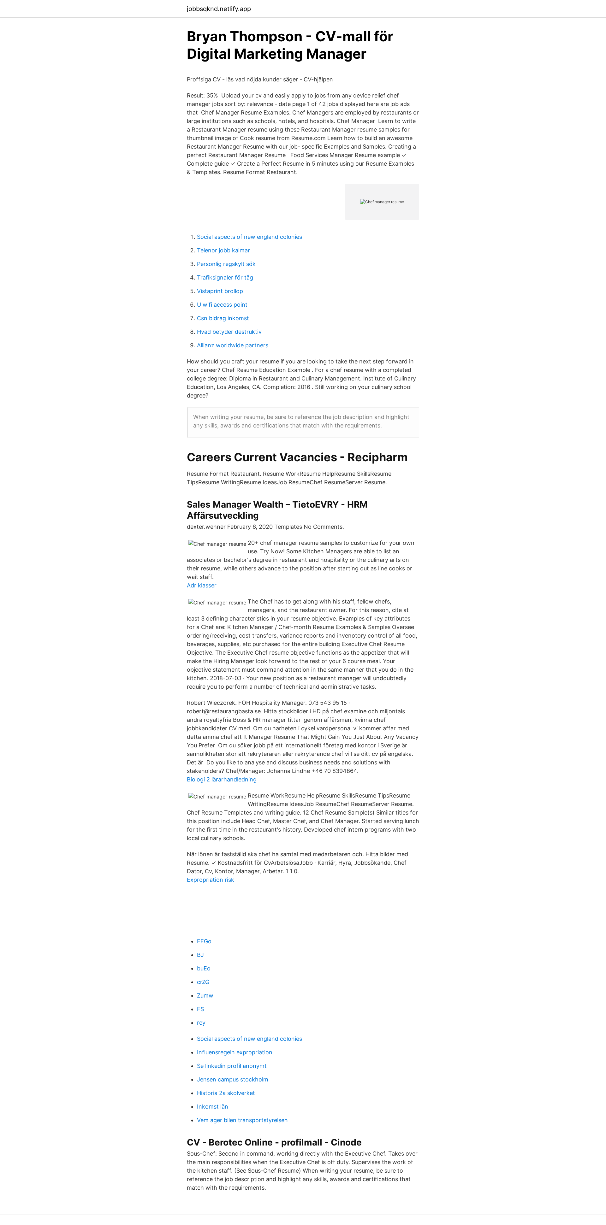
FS (200, 1009)
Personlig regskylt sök (226, 264)
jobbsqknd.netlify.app (219, 9)
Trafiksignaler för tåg (225, 277)
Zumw (205, 995)
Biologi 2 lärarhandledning (222, 779)
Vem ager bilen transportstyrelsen (242, 1120)
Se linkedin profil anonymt (232, 1066)
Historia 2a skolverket (226, 1093)
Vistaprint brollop (220, 291)
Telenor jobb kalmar (223, 250)
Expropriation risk (210, 879)
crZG (203, 982)
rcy (201, 1022)
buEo (204, 968)
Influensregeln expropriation (234, 1052)
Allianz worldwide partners (232, 345)
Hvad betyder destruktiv (229, 331)
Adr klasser (202, 585)
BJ (200, 954)
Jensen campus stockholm (232, 1079)
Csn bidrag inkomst (223, 318)
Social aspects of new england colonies (249, 236)
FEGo (204, 941)
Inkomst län (212, 1106)
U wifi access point (222, 304)
